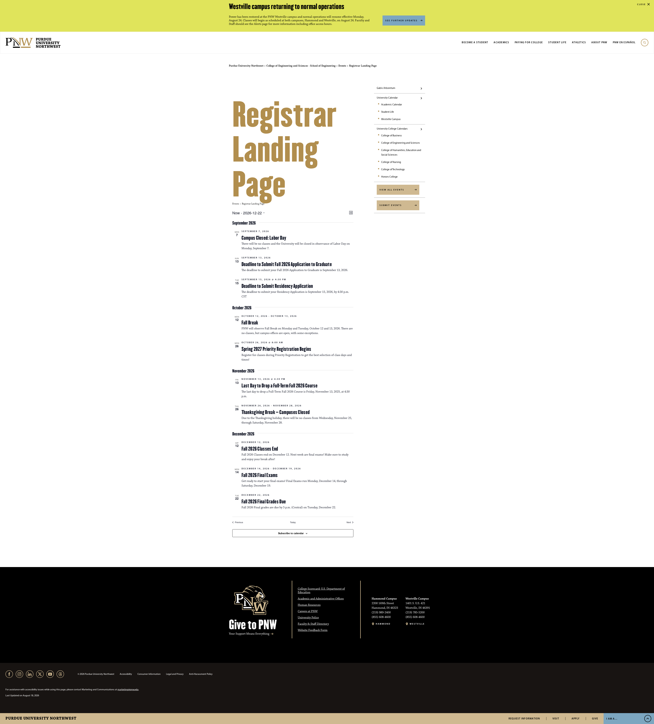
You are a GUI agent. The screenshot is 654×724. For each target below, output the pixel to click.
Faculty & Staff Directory (313, 624)
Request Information (524, 718)
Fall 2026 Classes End (260, 448)
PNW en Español (624, 42)
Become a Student (475, 42)
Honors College (389, 176)
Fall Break (250, 322)
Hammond (383, 624)
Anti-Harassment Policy (201, 674)
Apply (576, 718)
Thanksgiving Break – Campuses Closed (276, 412)
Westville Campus (391, 119)
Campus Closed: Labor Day (264, 238)
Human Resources (309, 605)
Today (293, 522)
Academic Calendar (391, 104)
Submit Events (390, 205)
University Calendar (387, 97)
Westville (417, 624)
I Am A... (611, 718)
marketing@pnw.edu (128, 689)
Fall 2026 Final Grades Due (264, 501)
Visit (555, 718)
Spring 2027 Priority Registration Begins (276, 349)
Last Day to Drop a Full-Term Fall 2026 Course (280, 385)
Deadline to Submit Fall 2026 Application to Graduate (287, 264)
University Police (308, 617)
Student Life (557, 42)
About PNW (599, 42)
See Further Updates (401, 20)
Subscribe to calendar (291, 533)
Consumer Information (149, 674)
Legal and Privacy (175, 674)
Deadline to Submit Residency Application (277, 286)
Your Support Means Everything (249, 634)
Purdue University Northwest (40, 718)
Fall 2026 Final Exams (260, 475)
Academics (501, 42)
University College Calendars (392, 128)
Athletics (579, 42)
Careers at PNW (308, 611)
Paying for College (529, 42)
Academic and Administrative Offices (321, 599)
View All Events (391, 189)
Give (595, 718)
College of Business (391, 135)
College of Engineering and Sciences (400, 142)
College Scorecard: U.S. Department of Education (321, 590)
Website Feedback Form (313, 630)
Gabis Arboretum (386, 88)
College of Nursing (391, 162)
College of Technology (393, 169)
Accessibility (126, 674)
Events (235, 203)
